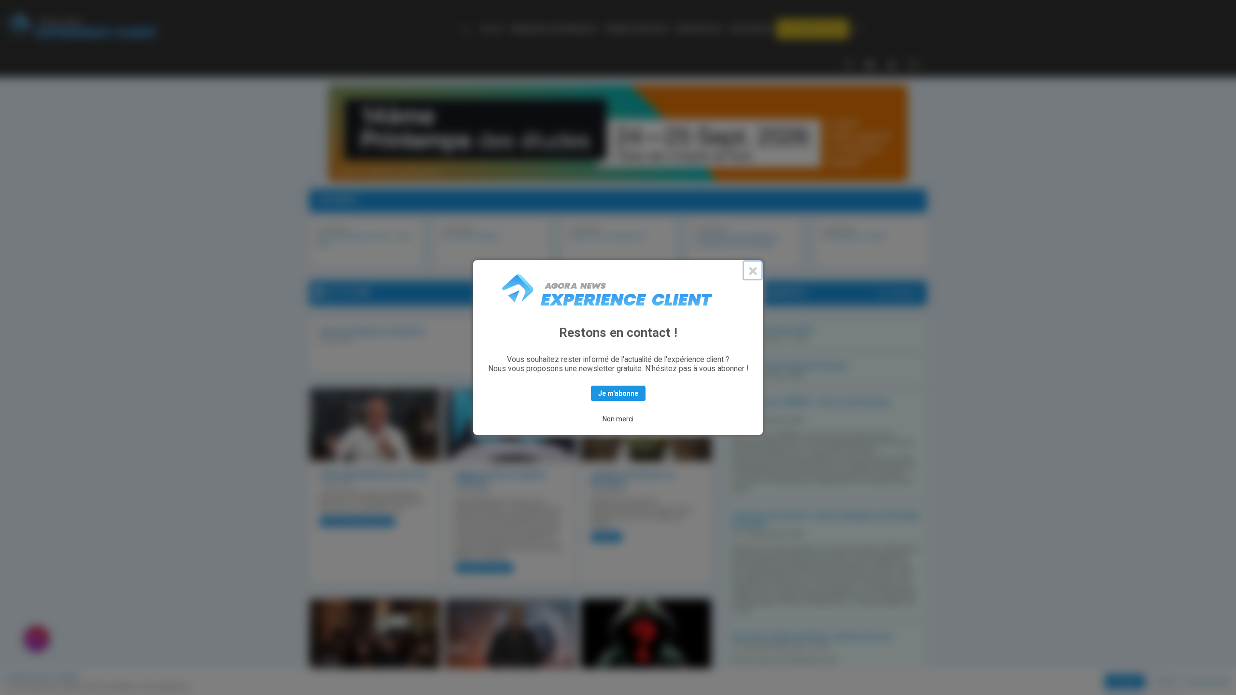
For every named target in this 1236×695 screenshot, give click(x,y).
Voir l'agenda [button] (896, 293)
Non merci (618, 419)
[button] (812, 29)
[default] (468, 29)
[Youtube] (891, 63)
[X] (848, 63)
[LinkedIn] (870, 63)
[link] (491, 29)
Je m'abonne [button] (618, 393)
